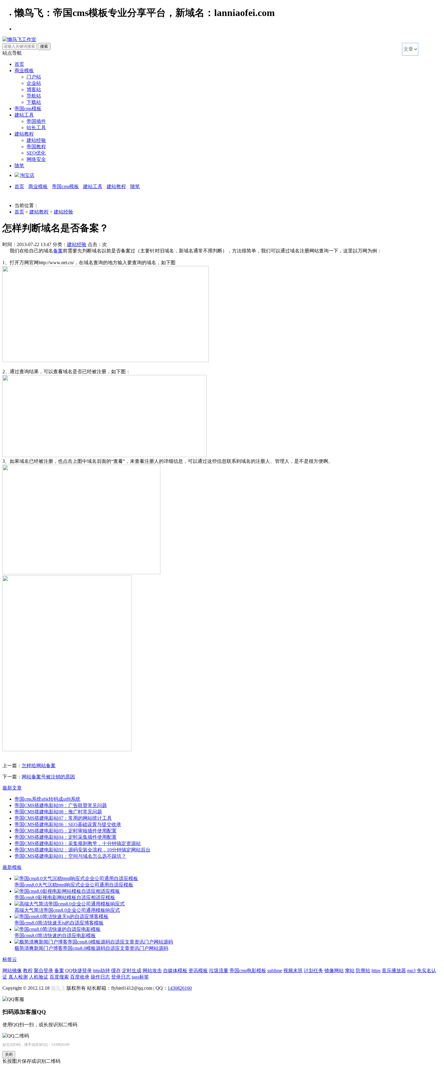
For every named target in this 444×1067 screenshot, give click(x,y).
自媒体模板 (175, 970)
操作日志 (100, 976)
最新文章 (12, 787)
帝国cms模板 (27, 108)
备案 (58, 250)
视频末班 (293, 970)
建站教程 (24, 133)
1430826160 (180, 988)
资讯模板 (198, 970)
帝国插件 (36, 121)
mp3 (411, 970)
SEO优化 (36, 152)
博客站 (34, 89)
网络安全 (36, 159)
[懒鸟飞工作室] (19, 39)
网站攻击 (152, 970)
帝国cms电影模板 (248, 970)
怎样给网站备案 (39, 765)
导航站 (34, 95)
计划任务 (313, 970)
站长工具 (36, 127)
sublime (274, 970)
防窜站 (363, 970)
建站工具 (24, 114)
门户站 (34, 76)
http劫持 (101, 970)
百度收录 (79, 976)
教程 (28, 970)
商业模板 (24, 70)
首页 (19, 64)
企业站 (34, 83)
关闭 (9, 1054)
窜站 (350, 970)
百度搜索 (59, 976)
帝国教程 (36, 146)
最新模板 (12, 867)
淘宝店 (27, 175)
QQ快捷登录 (78, 970)
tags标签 (140, 976)
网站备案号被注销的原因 (48, 776)
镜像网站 (334, 970)
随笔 (19, 165)
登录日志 (120, 976)
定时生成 (131, 970)
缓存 (116, 970)
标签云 (9, 959)
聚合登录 (43, 970)
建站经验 (36, 140)
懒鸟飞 (58, 988)
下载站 (34, 102)
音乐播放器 (394, 970)
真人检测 (18, 976)
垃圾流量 (218, 970)
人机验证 (38, 976)
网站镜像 (12, 970)
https (376, 970)
